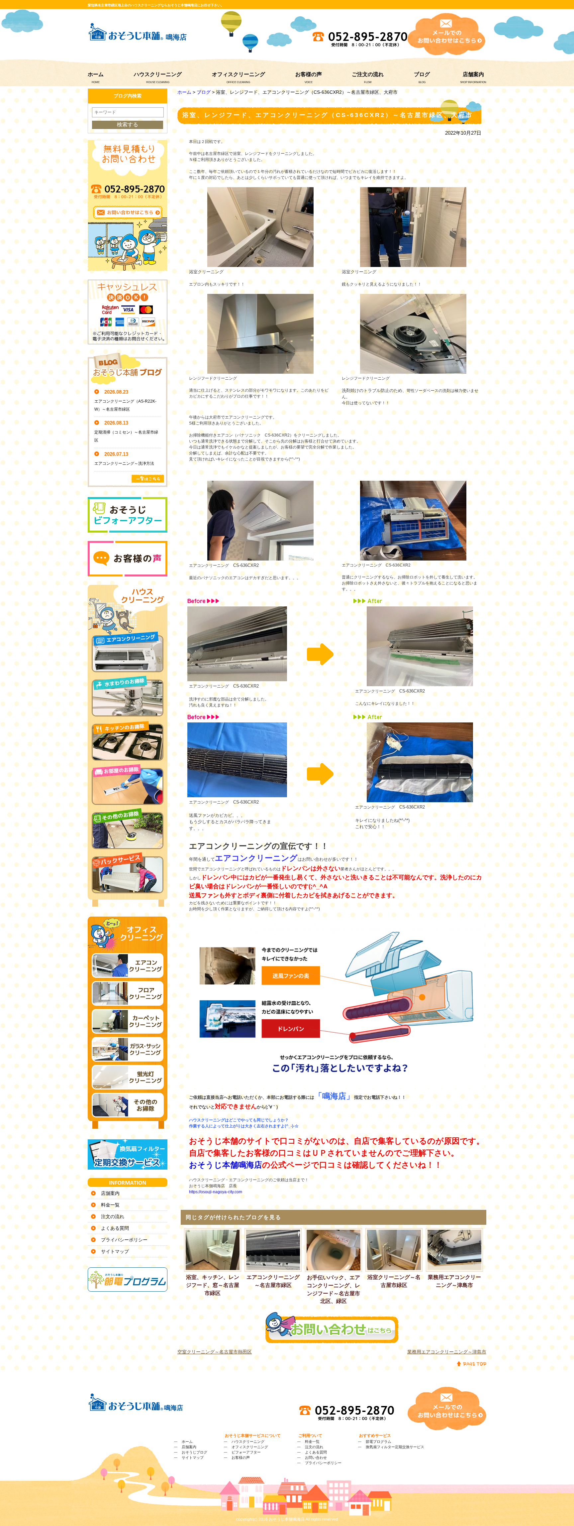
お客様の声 (308, 74)
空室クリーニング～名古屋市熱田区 (214, 1351)
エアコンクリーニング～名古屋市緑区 (273, 1281)
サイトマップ (115, 1251)
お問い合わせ (316, 1458)
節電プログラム (378, 1442)
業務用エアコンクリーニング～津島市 (454, 1281)
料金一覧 (110, 1205)
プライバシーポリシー (124, 1239)
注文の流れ (112, 1216)
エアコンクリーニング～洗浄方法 (124, 463)
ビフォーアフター (246, 1452)
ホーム (96, 74)
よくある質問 (115, 1228)
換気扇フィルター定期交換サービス (395, 1447)
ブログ (422, 74)
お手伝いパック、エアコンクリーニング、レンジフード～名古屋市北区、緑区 (333, 1289)
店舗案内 (473, 74)
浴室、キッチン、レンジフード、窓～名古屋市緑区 (212, 1285)
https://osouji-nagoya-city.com (215, 1192)
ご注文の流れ (368, 74)
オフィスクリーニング (238, 74)
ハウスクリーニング (158, 74)
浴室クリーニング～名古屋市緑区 (394, 1281)
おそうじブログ (194, 1452)
